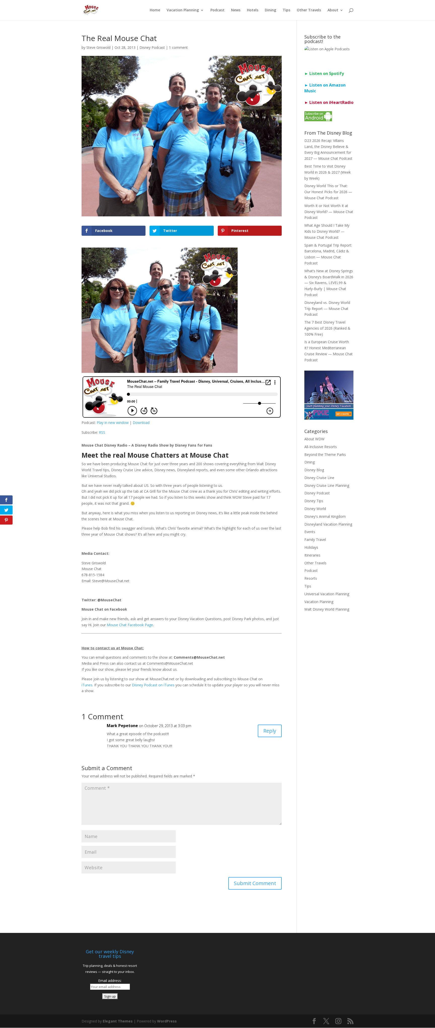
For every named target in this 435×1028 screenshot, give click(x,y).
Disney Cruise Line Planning (326, 485)
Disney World (315, 508)
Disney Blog (314, 469)
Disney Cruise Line (319, 477)
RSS (102, 432)
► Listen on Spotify (324, 73)
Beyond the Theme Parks (325, 454)
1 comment (178, 47)
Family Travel (315, 539)
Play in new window (113, 422)
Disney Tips (313, 500)
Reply (269, 730)
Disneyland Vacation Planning (328, 524)
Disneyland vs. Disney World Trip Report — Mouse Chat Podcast (327, 308)
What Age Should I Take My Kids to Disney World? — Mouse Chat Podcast (326, 231)
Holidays (311, 547)
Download (141, 422)
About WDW (314, 439)
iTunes (87, 685)
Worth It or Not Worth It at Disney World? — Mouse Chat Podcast (328, 211)
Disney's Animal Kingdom (325, 516)
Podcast (217, 10)
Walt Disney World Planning (326, 609)
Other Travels (309, 10)
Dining (270, 10)
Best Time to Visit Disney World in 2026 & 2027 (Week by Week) (327, 172)
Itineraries (312, 555)
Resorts (310, 578)
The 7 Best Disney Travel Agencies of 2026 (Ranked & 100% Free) (327, 328)
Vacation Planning (183, 10)
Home (155, 10)
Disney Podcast (152, 47)
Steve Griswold (98, 47)
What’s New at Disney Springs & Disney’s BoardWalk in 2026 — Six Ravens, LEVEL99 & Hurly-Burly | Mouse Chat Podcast (328, 282)
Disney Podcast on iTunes (153, 685)
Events (309, 531)
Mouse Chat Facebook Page (130, 624)
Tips (286, 10)
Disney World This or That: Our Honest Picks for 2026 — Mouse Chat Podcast (328, 191)
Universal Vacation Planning (326, 593)
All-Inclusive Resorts (320, 446)
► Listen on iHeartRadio (328, 102)
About (333, 10)
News (235, 10)
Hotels (252, 10)
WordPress (167, 1021)
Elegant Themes (118, 1021)
